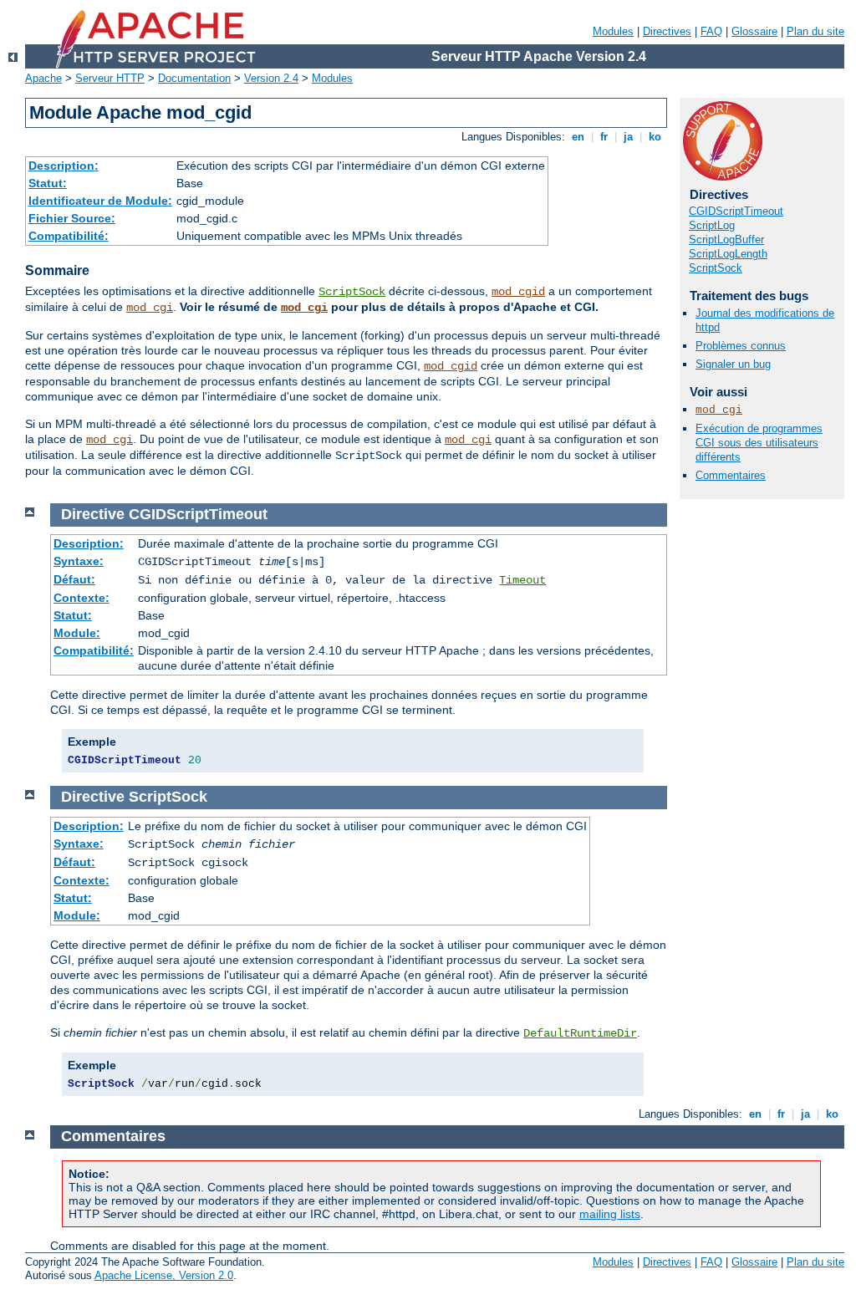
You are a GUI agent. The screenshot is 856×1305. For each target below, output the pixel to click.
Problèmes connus (741, 345)
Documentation (194, 78)
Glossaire (754, 31)
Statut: (47, 183)
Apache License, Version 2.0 (163, 1275)
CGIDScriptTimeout (736, 211)
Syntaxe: (79, 561)
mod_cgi (149, 307)
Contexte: (82, 597)
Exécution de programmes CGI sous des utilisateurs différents (759, 442)
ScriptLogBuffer (726, 239)
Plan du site (815, 31)
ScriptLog (712, 225)
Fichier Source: (71, 218)
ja (628, 136)
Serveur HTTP (110, 78)
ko (655, 136)
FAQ (711, 31)
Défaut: (74, 579)
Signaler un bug (733, 364)
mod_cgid (518, 291)
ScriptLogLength (728, 253)
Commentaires (731, 475)
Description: (63, 165)
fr (604, 136)
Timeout (522, 580)
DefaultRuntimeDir (580, 1033)
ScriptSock (351, 291)
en (578, 136)
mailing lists (609, 1214)
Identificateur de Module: (100, 200)
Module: (77, 633)
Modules (613, 31)
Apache (43, 78)
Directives (667, 31)
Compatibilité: (68, 235)
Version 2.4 (271, 78)
